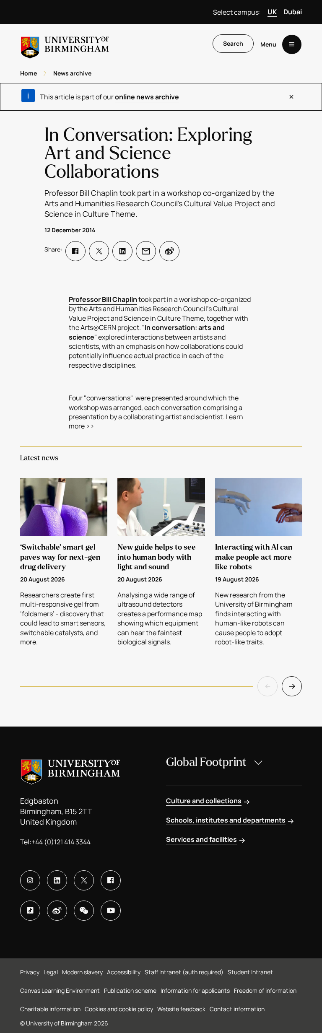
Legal (51, 972)
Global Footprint (206, 762)
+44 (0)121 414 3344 (61, 841)
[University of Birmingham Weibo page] (57, 911)
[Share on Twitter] (99, 251)
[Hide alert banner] (291, 97)
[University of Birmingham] (65, 44)
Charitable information (50, 1009)
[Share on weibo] (169, 251)
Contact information (237, 1009)
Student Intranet (250, 972)
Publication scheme (130, 990)
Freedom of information (265, 990)
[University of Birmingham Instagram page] (30, 880)
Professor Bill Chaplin (103, 299)
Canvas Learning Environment (60, 990)
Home (28, 73)
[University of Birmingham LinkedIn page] (57, 880)
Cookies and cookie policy (119, 1009)
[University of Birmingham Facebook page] (111, 880)
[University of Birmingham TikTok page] (30, 911)
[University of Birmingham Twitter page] (84, 880)
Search (233, 43)
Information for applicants (195, 990)
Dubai (292, 11)
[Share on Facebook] (75, 251)
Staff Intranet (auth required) (184, 972)
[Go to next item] (292, 686)
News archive (72, 73)
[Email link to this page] (146, 251)
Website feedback (181, 1009)
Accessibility (123, 972)
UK (272, 11)
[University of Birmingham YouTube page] (111, 911)
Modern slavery (82, 972)
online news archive (147, 96)
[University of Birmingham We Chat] (84, 911)
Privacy (29, 972)
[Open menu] (292, 44)
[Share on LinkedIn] (122, 251)
